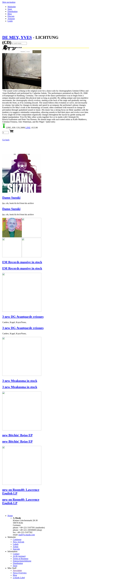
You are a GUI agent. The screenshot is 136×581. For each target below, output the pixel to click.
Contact (16, 554)
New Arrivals (18, 542)
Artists (15, 547)
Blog (10, 14)
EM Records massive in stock (22, 262)
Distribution (13, 11)
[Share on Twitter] (6, 31)
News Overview (20, 573)
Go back (5, 140)
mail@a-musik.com (26, 535)
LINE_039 (10, 127)
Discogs (11, 16)
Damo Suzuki (11, 197)
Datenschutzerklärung (22, 561)
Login (10, 21)
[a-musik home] (40, 41)
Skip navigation (8, 2)
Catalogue (17, 539)
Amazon (11, 18)
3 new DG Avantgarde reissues (23, 316)
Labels (15, 544)
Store (10, 9)
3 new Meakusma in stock (19, 380)
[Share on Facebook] (3, 31)
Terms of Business (20, 558)
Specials (16, 549)
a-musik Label (19, 577)
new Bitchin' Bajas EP (17, 435)
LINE (28, 127)
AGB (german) (19, 556)
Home (10, 516)
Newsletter (17, 570)
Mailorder (12, 7)
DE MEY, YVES (17, 37)
